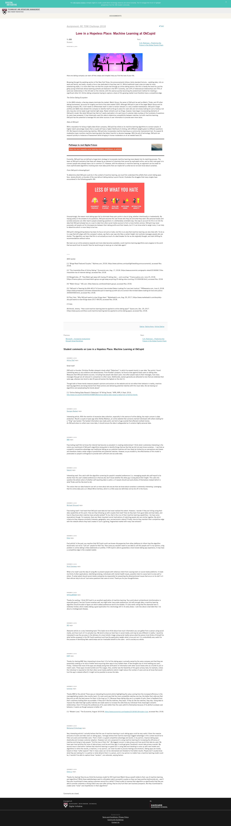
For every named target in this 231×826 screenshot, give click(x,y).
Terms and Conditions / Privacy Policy (115, 817)
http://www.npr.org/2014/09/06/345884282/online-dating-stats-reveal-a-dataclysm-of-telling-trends (102, 395)
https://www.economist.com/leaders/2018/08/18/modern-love (126, 712)
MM (70, 39)
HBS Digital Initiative (79, 3)
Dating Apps (149, 326)
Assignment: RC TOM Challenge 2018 (86, 26)
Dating (142, 326)
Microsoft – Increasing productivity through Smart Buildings (78, 340)
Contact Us (115, 822)
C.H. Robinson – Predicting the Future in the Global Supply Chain (151, 44)
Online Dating (159, 326)
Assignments (115, 16)
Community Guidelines (116, 820)
